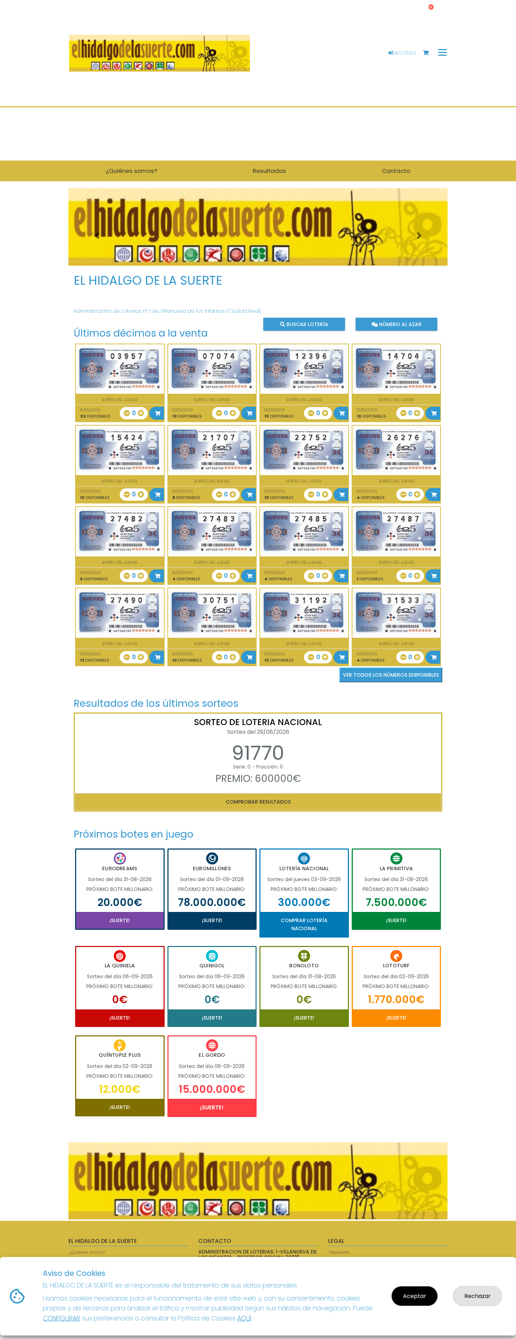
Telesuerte (339, 1252)
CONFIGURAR (61, 1318)
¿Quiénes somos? (87, 1252)
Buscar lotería (306, 323)
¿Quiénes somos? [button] (131, 171)
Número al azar (399, 323)
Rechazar (477, 1296)
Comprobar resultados (258, 801)
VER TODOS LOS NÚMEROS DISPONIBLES (391, 674)
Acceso (404, 52)
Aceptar (414, 1296)
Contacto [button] (396, 171)
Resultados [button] (269, 171)
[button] (96, 236)
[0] (429, 53)
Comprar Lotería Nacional (304, 924)
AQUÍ (244, 1318)
